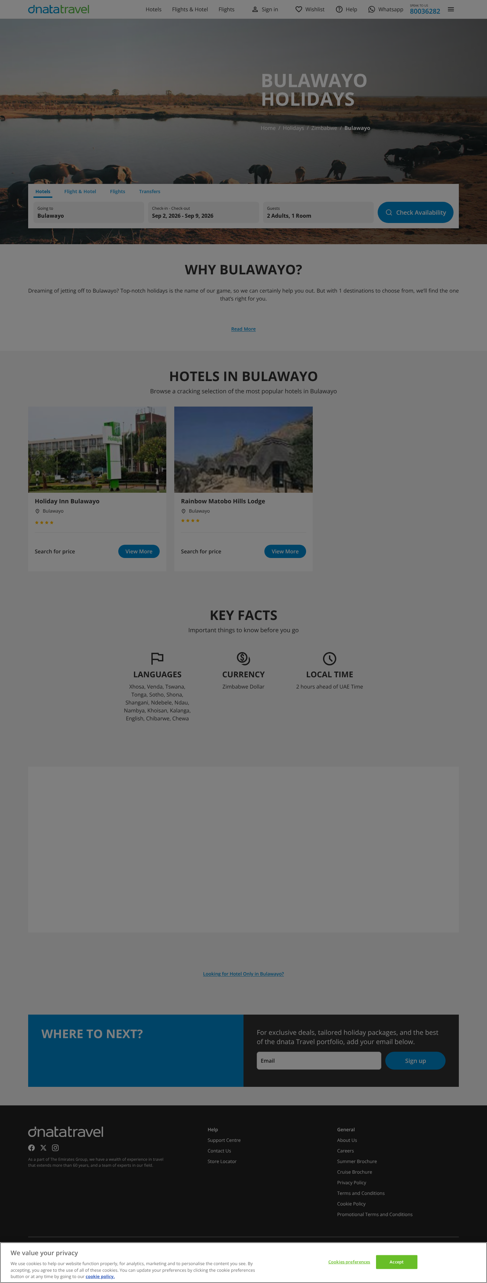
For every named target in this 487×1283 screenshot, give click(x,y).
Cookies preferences (349, 1262)
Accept (397, 1262)
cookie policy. (100, 1276)
